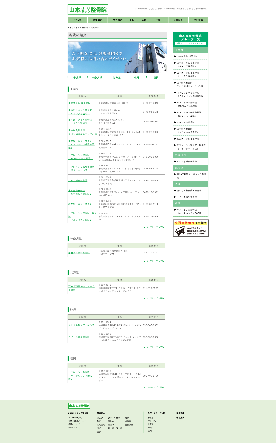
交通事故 (118, 20)
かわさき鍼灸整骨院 (79, 252)
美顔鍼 (128, 421)
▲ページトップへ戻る (154, 227)
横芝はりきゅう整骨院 (80, 204)
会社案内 (180, 417)
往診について (74, 424)
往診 (158, 20)
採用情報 (198, 20)
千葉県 (77, 77)
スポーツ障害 (114, 418)
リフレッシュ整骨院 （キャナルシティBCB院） (80, 375)
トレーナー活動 (138, 20)
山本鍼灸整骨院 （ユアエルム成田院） (188, 130)
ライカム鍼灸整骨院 (79, 337)
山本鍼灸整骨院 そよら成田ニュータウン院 (190, 84)
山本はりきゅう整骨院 (78, 27)
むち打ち (101, 425)
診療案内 (97, 20)
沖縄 (136, 77)
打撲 (99, 431)
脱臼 (99, 421)
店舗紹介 (178, 20)
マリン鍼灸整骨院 (77, 180)
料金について (74, 427)
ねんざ (100, 418)
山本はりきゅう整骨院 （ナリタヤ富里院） (188, 74)
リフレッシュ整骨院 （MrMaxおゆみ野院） (188, 104)
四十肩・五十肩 (115, 428)
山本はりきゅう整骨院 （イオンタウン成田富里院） (81, 144)
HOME (78, 20)
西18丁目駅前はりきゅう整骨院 (191, 176)
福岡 (156, 77)
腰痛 (127, 418)
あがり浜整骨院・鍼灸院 (81, 325)
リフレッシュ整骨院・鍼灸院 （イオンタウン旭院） (191, 147)
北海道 (117, 77)
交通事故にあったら (77, 421)
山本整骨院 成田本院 (79, 103)
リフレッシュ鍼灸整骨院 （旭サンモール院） (189, 114)
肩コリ (111, 425)
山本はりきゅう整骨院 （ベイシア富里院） (188, 64)
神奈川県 (97, 77)
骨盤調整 (129, 425)
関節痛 (111, 421)
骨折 (99, 428)
